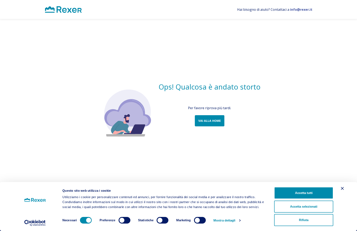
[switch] (124, 220)
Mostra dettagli (224, 220)
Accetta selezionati (303, 206)
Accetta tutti (304, 193)
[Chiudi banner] (342, 188)
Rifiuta (303, 220)
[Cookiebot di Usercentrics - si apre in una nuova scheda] (35, 223)
